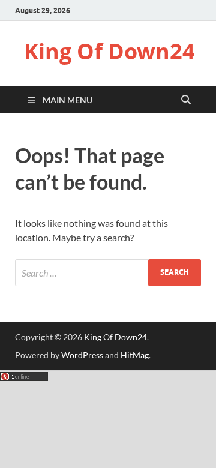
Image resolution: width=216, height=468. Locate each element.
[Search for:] (108, 272)
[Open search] (186, 100)
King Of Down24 (109, 51)
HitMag (135, 355)
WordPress (82, 355)
